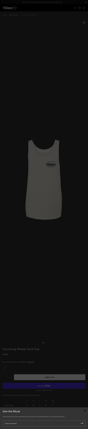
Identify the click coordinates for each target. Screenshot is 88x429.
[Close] (85, 410)
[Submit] (82, 423)
